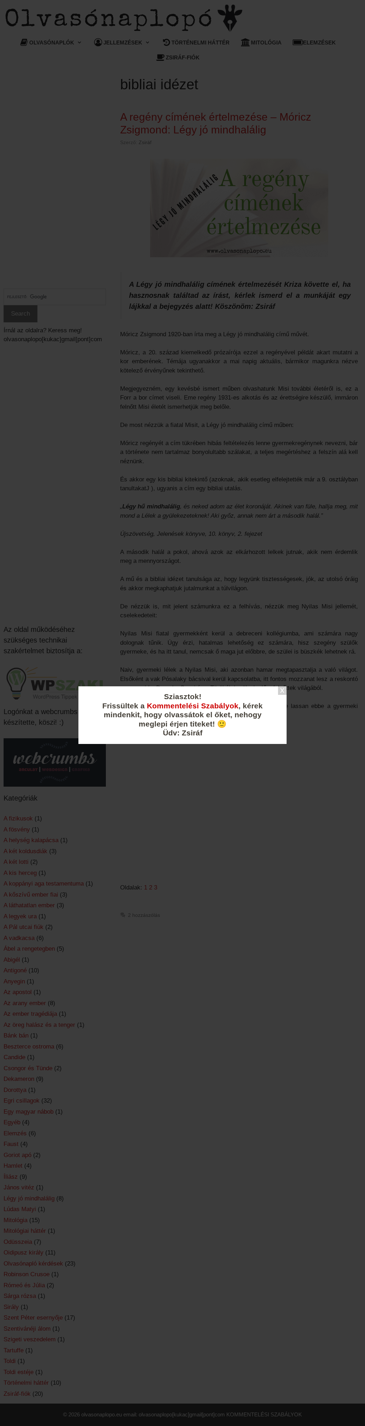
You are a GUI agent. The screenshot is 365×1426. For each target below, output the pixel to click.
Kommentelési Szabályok (192, 706)
